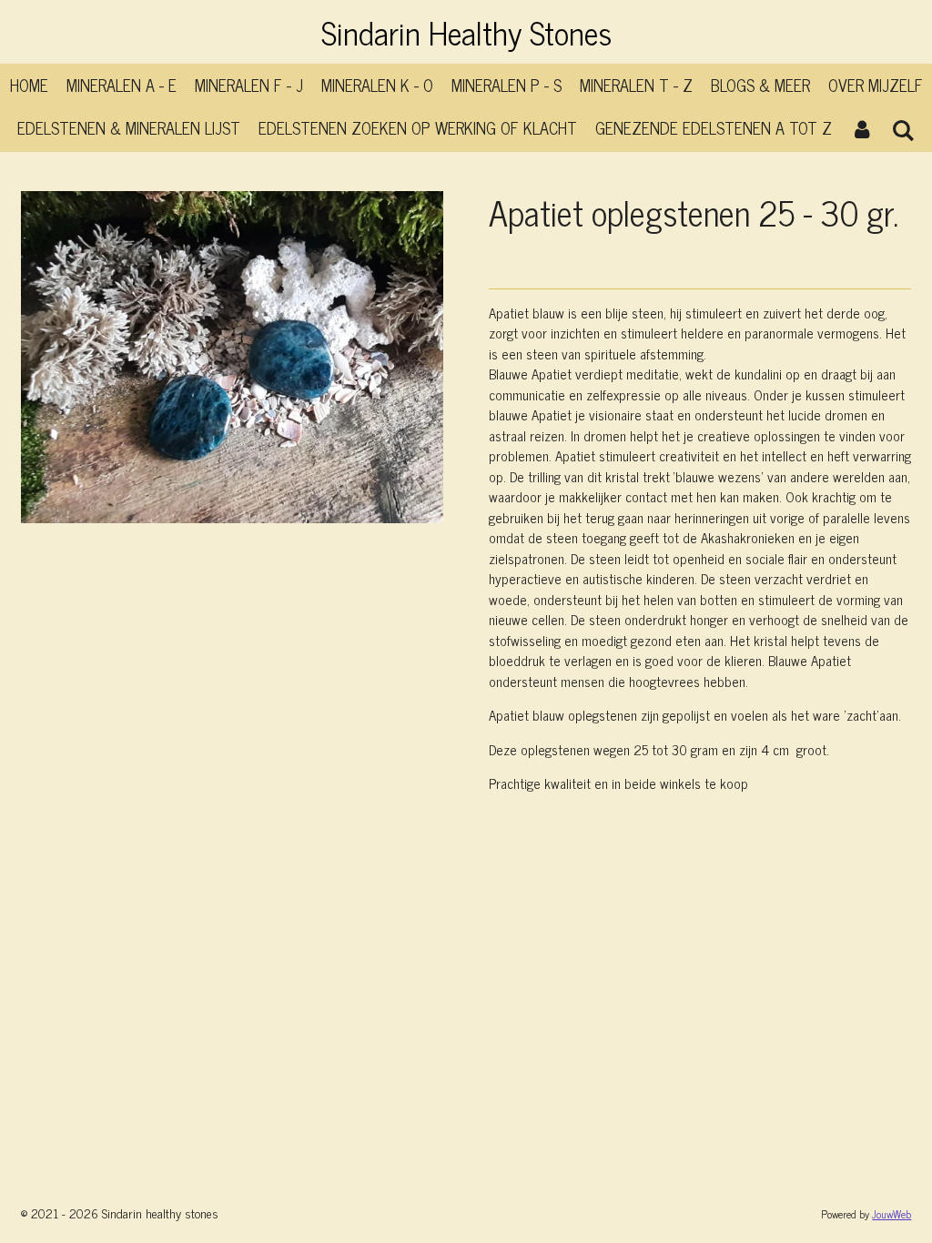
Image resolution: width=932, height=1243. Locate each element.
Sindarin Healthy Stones (466, 31)
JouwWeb (891, 1214)
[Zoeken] (903, 129)
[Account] (861, 127)
